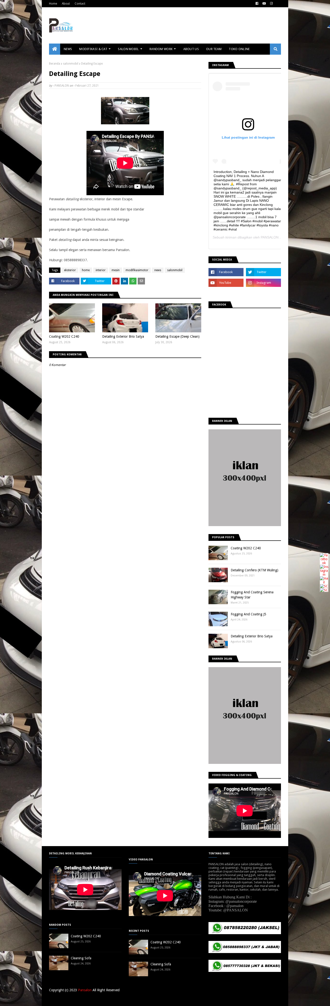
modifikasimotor (137, 270)
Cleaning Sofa (81, 958)
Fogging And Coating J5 (248, 614)
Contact (80, 3)
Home (53, 3)
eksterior (70, 270)
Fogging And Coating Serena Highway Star (252, 594)
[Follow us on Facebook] (324, 563)
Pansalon (85, 990)
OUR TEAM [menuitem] (214, 49)
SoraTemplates (74, 999)
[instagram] (271, 3)
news (157, 270)
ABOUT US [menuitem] (191, 49)
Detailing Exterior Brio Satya (123, 336)
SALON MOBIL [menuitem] (128, 49)
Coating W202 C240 (64, 336)
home (86, 270)
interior (101, 270)
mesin (116, 270)
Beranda (54, 63)
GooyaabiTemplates (120, 999)
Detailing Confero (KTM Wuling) (254, 570)
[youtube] (264, 3)
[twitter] (263, 272)
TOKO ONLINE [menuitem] (239, 49)
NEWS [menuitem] (68, 49)
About (66, 3)
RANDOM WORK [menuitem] (161, 49)
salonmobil (70, 63)
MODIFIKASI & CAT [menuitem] (93, 49)
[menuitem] (54, 49)
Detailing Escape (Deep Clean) (177, 336)
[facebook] (256, 3)
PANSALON (62, 85)
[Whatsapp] (324, 590)
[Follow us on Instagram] (324, 574)
